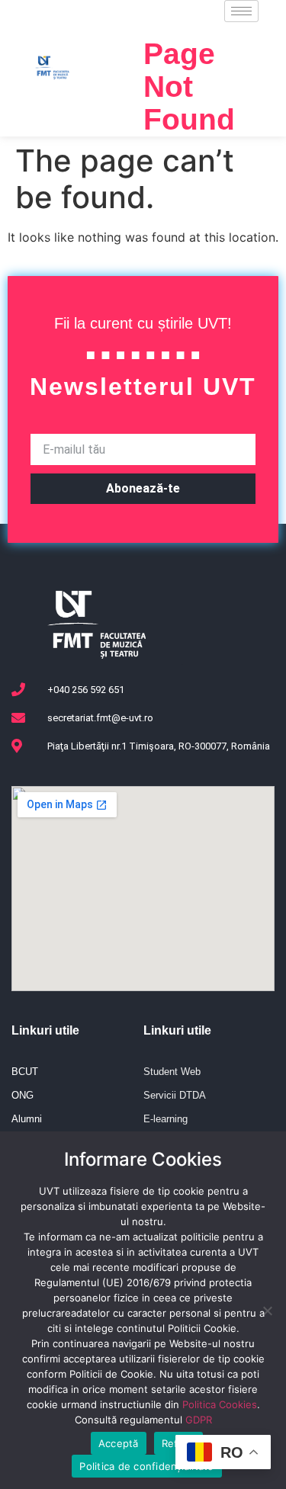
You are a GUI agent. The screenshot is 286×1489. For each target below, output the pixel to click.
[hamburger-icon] (241, 11)
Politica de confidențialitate (146, 1466)
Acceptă (118, 1443)
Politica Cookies (219, 1404)
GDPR (198, 1420)
